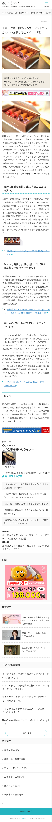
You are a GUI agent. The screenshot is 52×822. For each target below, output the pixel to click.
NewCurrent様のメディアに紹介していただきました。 (26, 722)
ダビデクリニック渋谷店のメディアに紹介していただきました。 (25, 676)
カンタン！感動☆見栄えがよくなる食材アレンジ (26, 504)
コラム (7, 803)
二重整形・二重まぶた (14, 777)
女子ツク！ (25, 818)
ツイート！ (10, 445)
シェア (8, 442)
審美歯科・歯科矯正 (13, 794)
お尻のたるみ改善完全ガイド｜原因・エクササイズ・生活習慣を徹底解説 (35, 620)
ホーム (4, 13)
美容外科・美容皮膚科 (14, 759)
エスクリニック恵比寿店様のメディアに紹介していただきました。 (25, 699)
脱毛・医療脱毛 (11, 750)
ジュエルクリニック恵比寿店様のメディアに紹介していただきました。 (25, 687)
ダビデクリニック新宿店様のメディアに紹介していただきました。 (25, 710)
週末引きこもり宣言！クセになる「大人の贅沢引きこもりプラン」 (25, 545)
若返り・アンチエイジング (16, 768)
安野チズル (10, 467)
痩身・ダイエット (12, 786)
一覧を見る (26, 733)
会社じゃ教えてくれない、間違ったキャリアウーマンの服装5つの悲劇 (25, 535)
